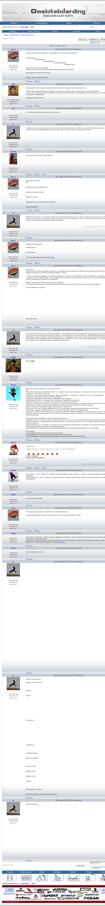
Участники (76, 31)
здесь (52, 257)
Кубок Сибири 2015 (27, 35)
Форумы (12, 31)
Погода (89, 872)
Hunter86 (13, 470)
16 (81, 508)
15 (82, 494)
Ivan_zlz (13, 49)
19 (82, 561)
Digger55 (13, 442)
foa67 (13, 108)
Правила (55, 31)
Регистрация (24, 27)
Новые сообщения (34, 31)
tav (13, 124)
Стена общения (41, 23)
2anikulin (13, 357)
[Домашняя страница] (44, 174)
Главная (14, 23)
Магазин (57, 872)
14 (81, 470)
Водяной (13, 151)
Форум (68, 23)
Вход (32, 27)
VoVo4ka (13, 494)
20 (82, 675)
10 (82, 329)
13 (81, 442)
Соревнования (15, 35)
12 (81, 384)
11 (82, 357)
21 (81, 800)
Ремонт (73, 872)
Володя (13, 384)
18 (80, 548)
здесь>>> (62, 542)
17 (80, 533)
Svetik (13, 84)
